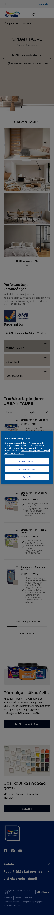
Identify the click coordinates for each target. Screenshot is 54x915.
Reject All (27, 477)
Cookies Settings (26, 461)
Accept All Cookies (27, 469)
